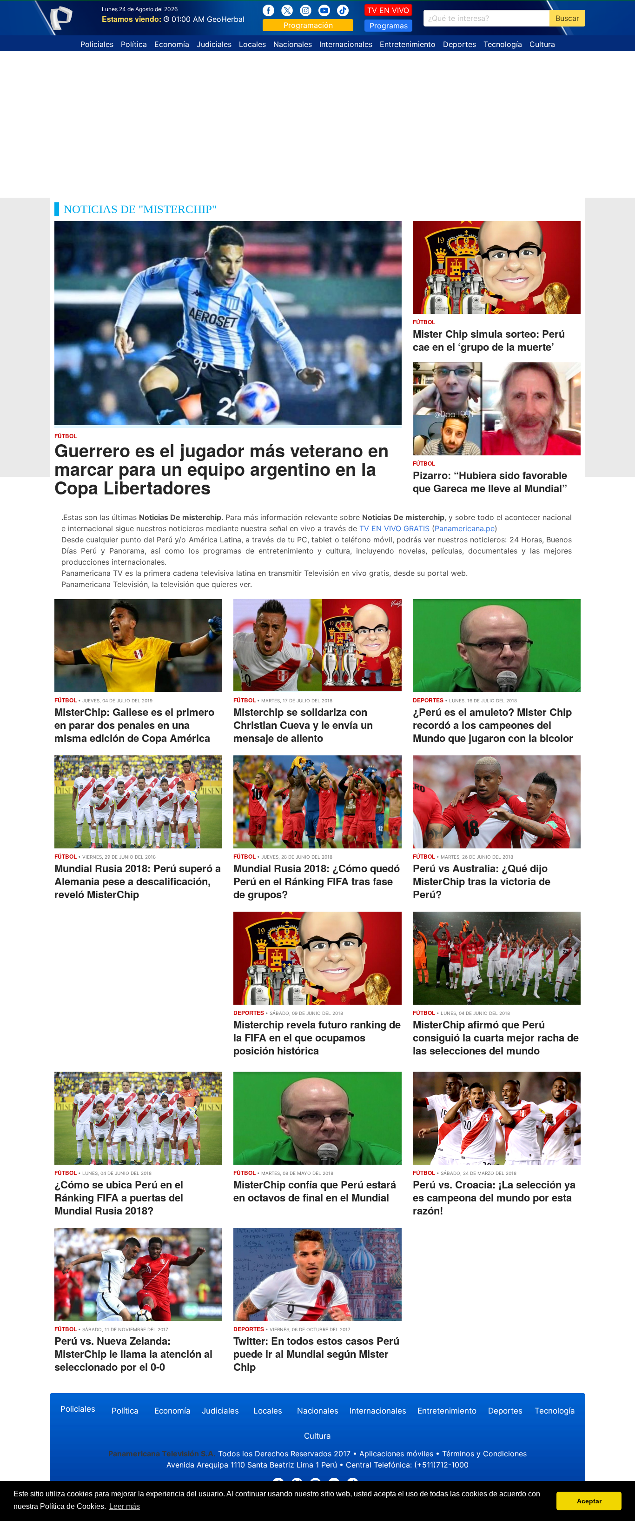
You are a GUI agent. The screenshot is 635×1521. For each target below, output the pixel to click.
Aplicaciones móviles (396, 1453)
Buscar (567, 18)
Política (134, 44)
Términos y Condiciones (484, 1453)
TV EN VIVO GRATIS (394, 528)
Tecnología (502, 44)
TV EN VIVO (388, 10)
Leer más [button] (124, 1506)
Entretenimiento (408, 44)
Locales (252, 44)
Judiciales (214, 44)
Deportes (459, 44)
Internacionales (345, 44)
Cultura (542, 44)
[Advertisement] (317, 121)
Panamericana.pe (465, 528)
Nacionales (292, 44)
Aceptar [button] (589, 1501)
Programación (308, 25)
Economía (171, 44)
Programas (389, 25)
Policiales (96, 44)
